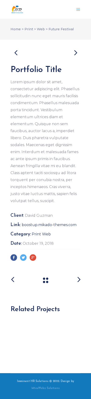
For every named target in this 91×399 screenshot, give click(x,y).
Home (15, 29)
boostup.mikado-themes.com (49, 225)
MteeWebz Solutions (46, 388)
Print (28, 29)
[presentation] (15, 52)
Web (41, 29)
